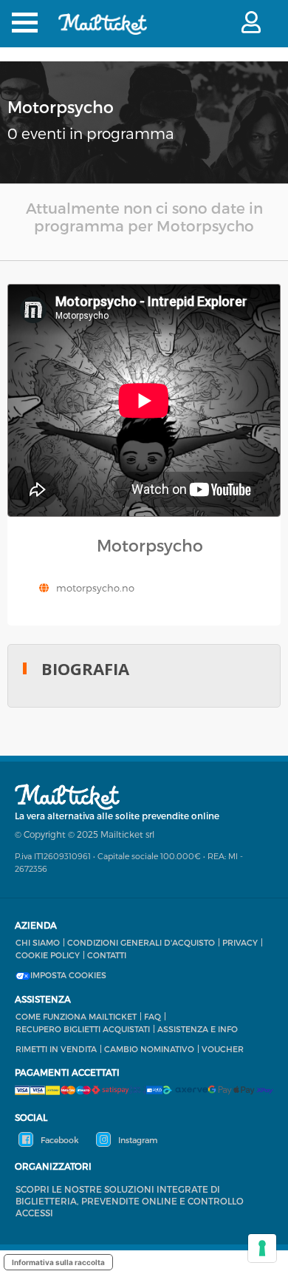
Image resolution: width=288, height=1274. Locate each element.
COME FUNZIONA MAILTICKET (76, 1016)
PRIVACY (240, 942)
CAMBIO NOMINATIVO (149, 1049)
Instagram (136, 1140)
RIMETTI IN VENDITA (56, 1049)
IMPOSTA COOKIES (68, 975)
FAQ (152, 1016)
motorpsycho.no (95, 588)
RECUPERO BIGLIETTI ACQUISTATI (83, 1029)
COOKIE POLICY (48, 955)
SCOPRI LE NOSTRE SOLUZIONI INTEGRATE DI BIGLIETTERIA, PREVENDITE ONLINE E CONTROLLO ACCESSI (130, 1201)
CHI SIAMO (38, 942)
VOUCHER (223, 1049)
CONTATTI (106, 955)
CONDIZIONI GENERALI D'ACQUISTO (141, 942)
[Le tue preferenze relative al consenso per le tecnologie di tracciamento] (262, 1248)
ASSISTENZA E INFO (197, 1029)
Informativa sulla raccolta (58, 1262)
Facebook (58, 1140)
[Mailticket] (102, 33)
